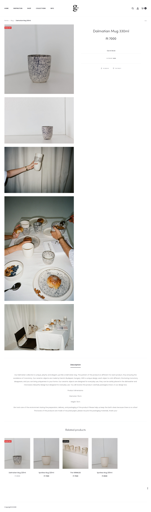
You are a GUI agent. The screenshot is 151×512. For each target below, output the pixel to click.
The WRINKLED (75, 473)
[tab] (75, 365)
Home (6, 20)
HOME (6, 8)
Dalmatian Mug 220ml (17, 473)
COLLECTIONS (41, 8)
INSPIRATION (17, 8)
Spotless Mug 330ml (104, 473)
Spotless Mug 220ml (46, 473)
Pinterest (118, 68)
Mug (12, 20)
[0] (143, 8)
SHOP (29, 8)
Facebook (106, 68)
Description (75, 364)
